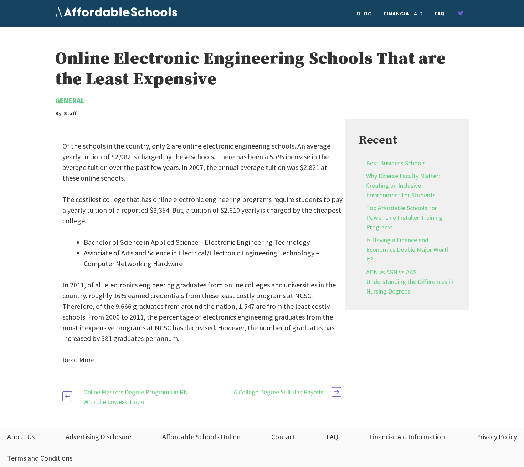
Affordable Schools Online (201, 436)
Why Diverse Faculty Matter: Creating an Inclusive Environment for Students (403, 185)
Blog (364, 13)
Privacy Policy (496, 436)
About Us (21, 436)
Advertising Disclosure (98, 436)
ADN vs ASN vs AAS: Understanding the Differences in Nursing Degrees (409, 281)
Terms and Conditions (39, 457)
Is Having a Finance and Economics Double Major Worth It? (408, 249)
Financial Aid (403, 13)
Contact (283, 436)
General (69, 100)
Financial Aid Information (407, 436)
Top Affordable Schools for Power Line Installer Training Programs (404, 217)
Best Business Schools (396, 163)
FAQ (440, 13)
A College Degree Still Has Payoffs (278, 392)
